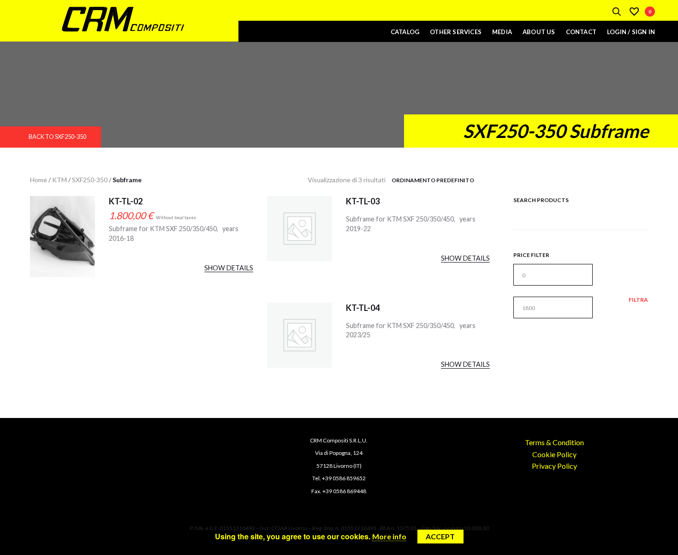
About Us (539, 32)
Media (502, 32)
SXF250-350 (89, 180)
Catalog (405, 32)
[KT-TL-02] (62, 245)
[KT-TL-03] (299, 228)
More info (389, 536)
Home (38, 180)
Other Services (456, 32)
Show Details (228, 268)
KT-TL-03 (363, 201)
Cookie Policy (554, 454)
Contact (581, 32)
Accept (440, 536)
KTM (59, 180)
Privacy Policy (554, 465)
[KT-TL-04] (299, 335)
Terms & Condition (554, 442)
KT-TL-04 (363, 308)
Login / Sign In (631, 32)
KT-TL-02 (126, 201)
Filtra (638, 300)
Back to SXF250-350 (57, 136)
